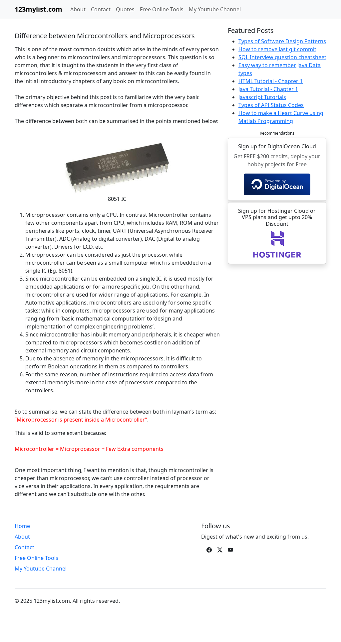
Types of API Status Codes (271, 105)
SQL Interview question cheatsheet (282, 57)
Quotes (125, 9)
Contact (101, 9)
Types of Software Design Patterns (282, 41)
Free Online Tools (161, 9)
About (78, 9)
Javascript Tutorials (262, 97)
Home (22, 526)
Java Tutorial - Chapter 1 (268, 89)
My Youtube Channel (215, 9)
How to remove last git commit (277, 49)
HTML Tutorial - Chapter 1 (270, 81)
